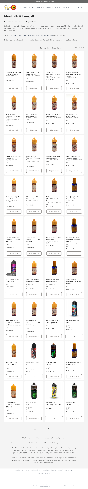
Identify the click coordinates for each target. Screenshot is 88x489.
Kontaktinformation (45, 486)
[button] (31, 7)
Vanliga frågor (35, 470)
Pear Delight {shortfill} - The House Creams (54, 321)
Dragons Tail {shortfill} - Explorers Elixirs (73, 363)
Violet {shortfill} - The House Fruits (53, 239)
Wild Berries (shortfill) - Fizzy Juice (13, 280)
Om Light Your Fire (44, 473)
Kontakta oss (19, 470)
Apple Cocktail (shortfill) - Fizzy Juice (53, 403)
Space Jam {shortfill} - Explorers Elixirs (73, 198)
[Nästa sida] (53, 428)
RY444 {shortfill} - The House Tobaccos (33, 73)
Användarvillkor (45, 485)
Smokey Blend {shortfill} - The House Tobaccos (53, 74)
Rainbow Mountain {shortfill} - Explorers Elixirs (73, 239)
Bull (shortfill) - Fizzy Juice (73, 321)
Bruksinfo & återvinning (65, 470)
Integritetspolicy (35, 485)
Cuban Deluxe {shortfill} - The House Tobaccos (33, 239)
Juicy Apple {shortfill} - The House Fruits (73, 157)
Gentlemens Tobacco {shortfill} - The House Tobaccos (13, 239)
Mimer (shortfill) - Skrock (72, 403)
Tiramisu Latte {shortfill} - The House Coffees (33, 322)
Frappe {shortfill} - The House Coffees (73, 115)
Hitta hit (27, 470)
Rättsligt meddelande (75, 485)
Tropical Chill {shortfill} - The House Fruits (13, 116)
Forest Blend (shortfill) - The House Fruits (54, 115)
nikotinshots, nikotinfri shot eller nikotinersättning (33, 35)
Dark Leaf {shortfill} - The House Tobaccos (33, 280)
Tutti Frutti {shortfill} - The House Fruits (33, 115)
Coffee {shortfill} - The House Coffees (13, 198)
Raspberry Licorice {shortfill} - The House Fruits (13, 322)
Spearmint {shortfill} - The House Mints (53, 157)
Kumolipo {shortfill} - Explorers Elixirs (53, 280)
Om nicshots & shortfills (49, 470)
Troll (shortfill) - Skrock (31, 403)
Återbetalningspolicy (63, 485)
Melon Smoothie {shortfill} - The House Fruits (53, 199)
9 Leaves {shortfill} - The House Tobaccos (32, 198)
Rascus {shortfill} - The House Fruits (13, 157)
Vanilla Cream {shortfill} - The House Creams (73, 281)
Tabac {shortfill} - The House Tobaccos (13, 363)
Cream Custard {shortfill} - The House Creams (33, 158)
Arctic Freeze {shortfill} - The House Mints (13, 73)
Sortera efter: (45, 48)
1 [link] (34, 428)
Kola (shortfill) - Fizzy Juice (33, 363)
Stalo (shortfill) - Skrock (51, 363)
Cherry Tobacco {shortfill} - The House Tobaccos (13, 404)
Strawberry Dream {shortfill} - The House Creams (73, 74)
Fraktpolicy (53, 485)
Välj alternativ (14, 88)
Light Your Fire (15, 485)
